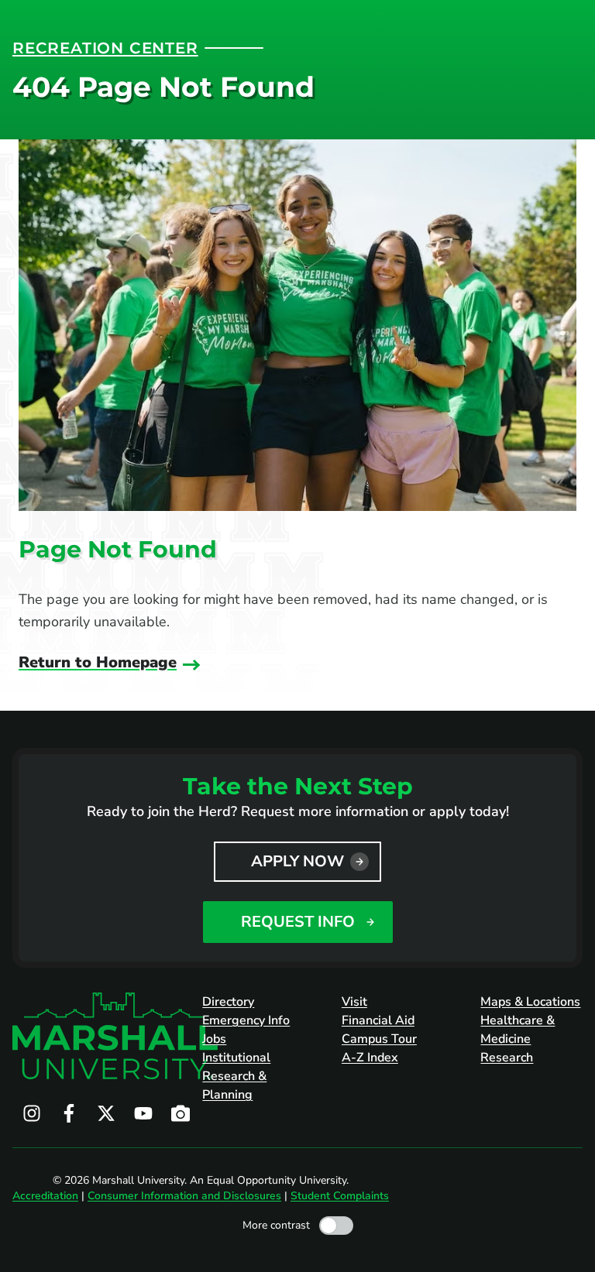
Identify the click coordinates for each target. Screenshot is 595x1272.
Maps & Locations (530, 1001)
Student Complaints (340, 1195)
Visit (354, 1001)
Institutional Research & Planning (236, 1076)
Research (506, 1057)
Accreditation (45, 1195)
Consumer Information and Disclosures (184, 1195)
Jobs (214, 1038)
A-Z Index (370, 1057)
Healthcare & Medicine (517, 1029)
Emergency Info (246, 1020)
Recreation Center (105, 48)
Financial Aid (378, 1020)
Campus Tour (379, 1038)
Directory (228, 1001)
